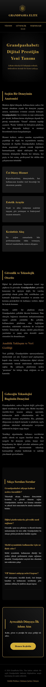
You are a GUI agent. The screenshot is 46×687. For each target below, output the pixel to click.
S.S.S (23, 29)
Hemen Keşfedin (23, 646)
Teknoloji (35, 26)
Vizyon (8, 26)
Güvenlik (21, 26)
